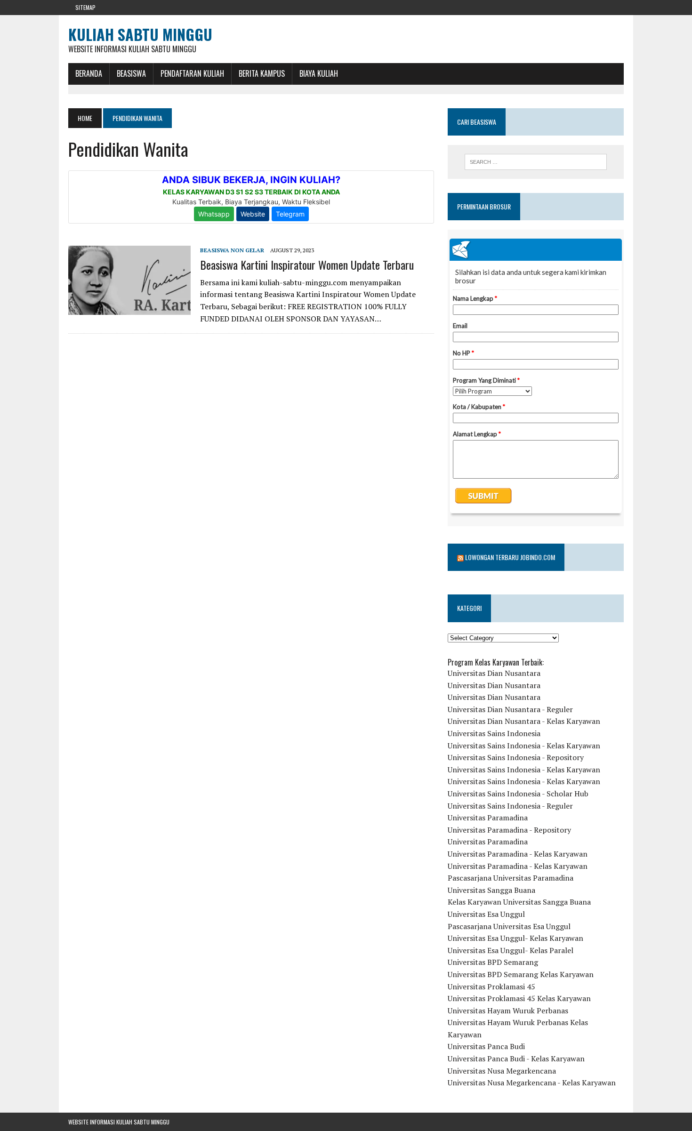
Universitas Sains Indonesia (494, 733)
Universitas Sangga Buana (491, 890)
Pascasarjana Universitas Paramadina (510, 878)
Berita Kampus (262, 73)
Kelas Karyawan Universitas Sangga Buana (519, 902)
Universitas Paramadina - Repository (509, 830)
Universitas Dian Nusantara (494, 673)
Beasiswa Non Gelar (232, 250)
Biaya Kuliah (318, 73)
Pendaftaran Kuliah (192, 73)
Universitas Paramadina (488, 817)
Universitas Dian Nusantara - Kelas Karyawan (524, 721)
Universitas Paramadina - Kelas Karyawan (517, 854)
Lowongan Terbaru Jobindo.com (510, 557)
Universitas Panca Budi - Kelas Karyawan (516, 1058)
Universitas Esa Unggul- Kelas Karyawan (515, 938)
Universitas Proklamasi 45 (491, 986)
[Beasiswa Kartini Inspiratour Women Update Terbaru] (129, 308)
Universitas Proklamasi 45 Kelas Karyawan (519, 998)
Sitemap (85, 7)
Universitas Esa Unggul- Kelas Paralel (510, 950)
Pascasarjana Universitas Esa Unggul (509, 926)
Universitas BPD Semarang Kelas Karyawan (521, 974)
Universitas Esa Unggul (486, 914)
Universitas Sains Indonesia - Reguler (510, 806)
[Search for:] (536, 162)
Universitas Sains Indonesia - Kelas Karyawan (524, 745)
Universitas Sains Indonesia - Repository (516, 757)
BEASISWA (131, 73)
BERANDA (88, 73)
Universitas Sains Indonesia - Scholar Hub (518, 793)
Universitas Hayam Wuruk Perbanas (508, 1010)
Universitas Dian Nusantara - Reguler (510, 709)
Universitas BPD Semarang (493, 962)
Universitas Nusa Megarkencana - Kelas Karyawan (532, 1082)
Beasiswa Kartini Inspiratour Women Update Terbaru (307, 264)
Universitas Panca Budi (486, 1046)
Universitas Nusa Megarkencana (502, 1071)
